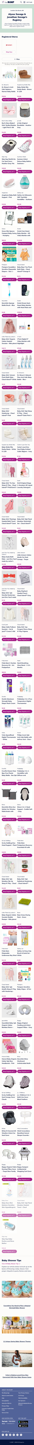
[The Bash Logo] (12, 1421)
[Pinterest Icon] (14, 1435)
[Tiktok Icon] (6, 1435)
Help (3, 1398)
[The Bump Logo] (9, 2)
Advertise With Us (6, 1403)
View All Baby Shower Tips (10, 1264)
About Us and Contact (7, 1395)
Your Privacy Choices (23, 1393)
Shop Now (9, 52)
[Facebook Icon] (3, 1435)
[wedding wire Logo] (11, 1423)
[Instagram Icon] (10, 1435)
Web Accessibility (22, 1398)
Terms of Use (5, 1412)
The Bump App (5, 1393)
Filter (18, 59)
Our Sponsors (21, 1400)
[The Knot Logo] (5, 1421)
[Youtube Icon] (17, 1435)
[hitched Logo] (3, 1423)
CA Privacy (21, 1395)
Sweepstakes (5, 1400)
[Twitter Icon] (21, 1435)
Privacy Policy (5, 1406)
